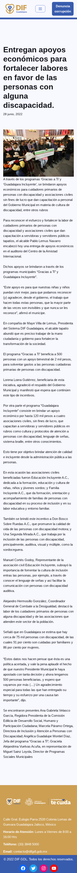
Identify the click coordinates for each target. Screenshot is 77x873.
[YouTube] (54, 868)
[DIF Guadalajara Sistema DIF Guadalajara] (16, 9)
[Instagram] (43, 868)
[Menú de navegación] (40, 8)
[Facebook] (23, 868)
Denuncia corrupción (63, 8)
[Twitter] (33, 868)
